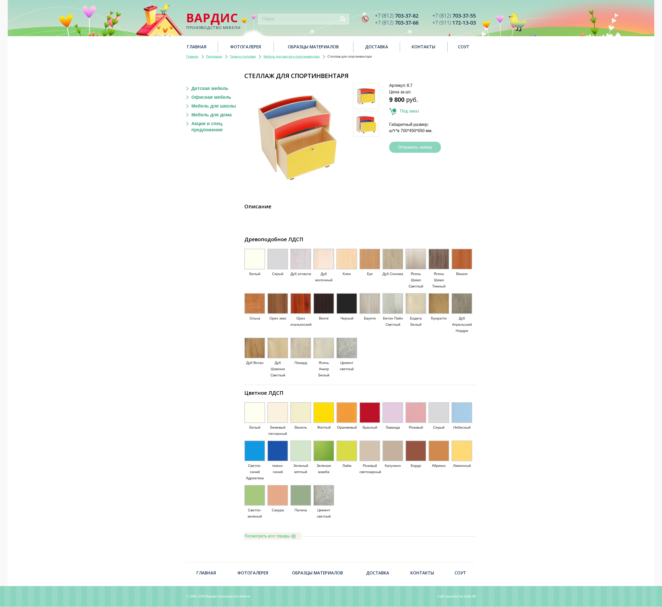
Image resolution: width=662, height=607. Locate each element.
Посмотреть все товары (267, 536)
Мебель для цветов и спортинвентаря (292, 56)
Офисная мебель (211, 97)
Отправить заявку (415, 147)
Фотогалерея (245, 47)
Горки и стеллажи (243, 56)
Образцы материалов (313, 47)
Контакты (423, 47)
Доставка (376, 47)
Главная (196, 47)
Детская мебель (209, 88)
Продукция (214, 56)
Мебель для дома (211, 114)
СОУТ (463, 47)
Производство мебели (213, 21)
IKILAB (471, 596)
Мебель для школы (213, 106)
